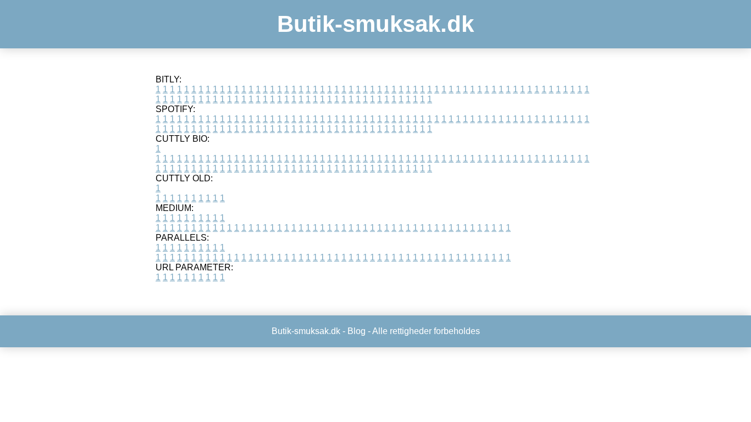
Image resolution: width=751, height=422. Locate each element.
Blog (356, 331)
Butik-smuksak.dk (375, 24)
